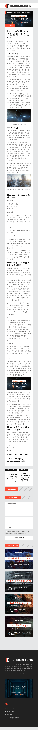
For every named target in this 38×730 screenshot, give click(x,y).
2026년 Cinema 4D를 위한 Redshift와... (17, 610)
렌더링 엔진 (27, 12)
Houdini (9, 12)
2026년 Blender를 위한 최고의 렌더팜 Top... (19, 633)
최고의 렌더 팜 (9, 708)
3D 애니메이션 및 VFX (12, 718)
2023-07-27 (11, 25)
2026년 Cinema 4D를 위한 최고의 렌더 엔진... (19, 565)
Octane (22, 12)
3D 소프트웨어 (15, 12)
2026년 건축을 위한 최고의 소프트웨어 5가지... (19, 588)
